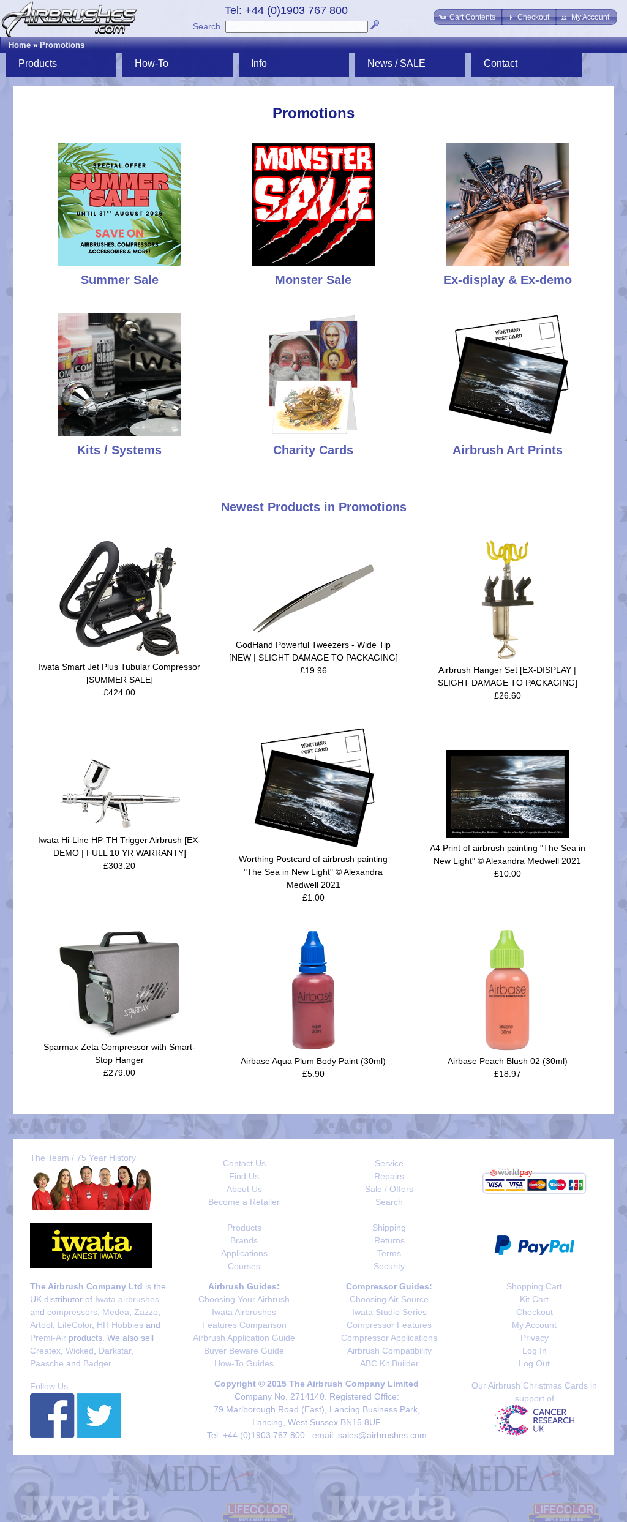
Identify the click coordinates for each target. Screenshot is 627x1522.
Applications (244, 1253)
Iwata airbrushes (127, 1299)
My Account (534, 1325)
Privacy (534, 1338)
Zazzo (146, 1312)
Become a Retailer (244, 1202)
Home (20, 45)
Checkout (534, 1312)
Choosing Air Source (389, 1299)
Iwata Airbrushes (244, 1312)
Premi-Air (48, 1338)
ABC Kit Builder (389, 1363)
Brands (244, 1240)
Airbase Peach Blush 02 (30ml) (508, 1061)
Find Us (244, 1176)
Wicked (80, 1350)
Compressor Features (389, 1325)
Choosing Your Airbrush (244, 1299)
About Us (244, 1189)
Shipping (389, 1227)
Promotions (62, 45)
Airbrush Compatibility (389, 1350)
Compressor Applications (389, 1338)
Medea (115, 1312)
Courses (244, 1266)
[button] (468, 17)
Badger (97, 1363)
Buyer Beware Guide (244, 1350)
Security (389, 1266)
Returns (389, 1240)
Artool (41, 1325)
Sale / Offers (389, 1189)
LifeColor (75, 1325)
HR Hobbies (120, 1325)
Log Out (534, 1363)
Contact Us (244, 1163)
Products (244, 1227)
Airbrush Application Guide (244, 1338)
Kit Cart (534, 1299)
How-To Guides (244, 1363)
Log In (534, 1350)
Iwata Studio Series (389, 1312)
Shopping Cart (534, 1286)
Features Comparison (244, 1325)
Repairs (389, 1176)
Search (206, 26)
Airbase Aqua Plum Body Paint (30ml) (313, 1061)
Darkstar (115, 1350)
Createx (45, 1350)
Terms (389, 1253)
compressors (72, 1312)
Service (389, 1163)
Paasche (47, 1363)
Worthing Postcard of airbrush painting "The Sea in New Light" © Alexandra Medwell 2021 (313, 872)
